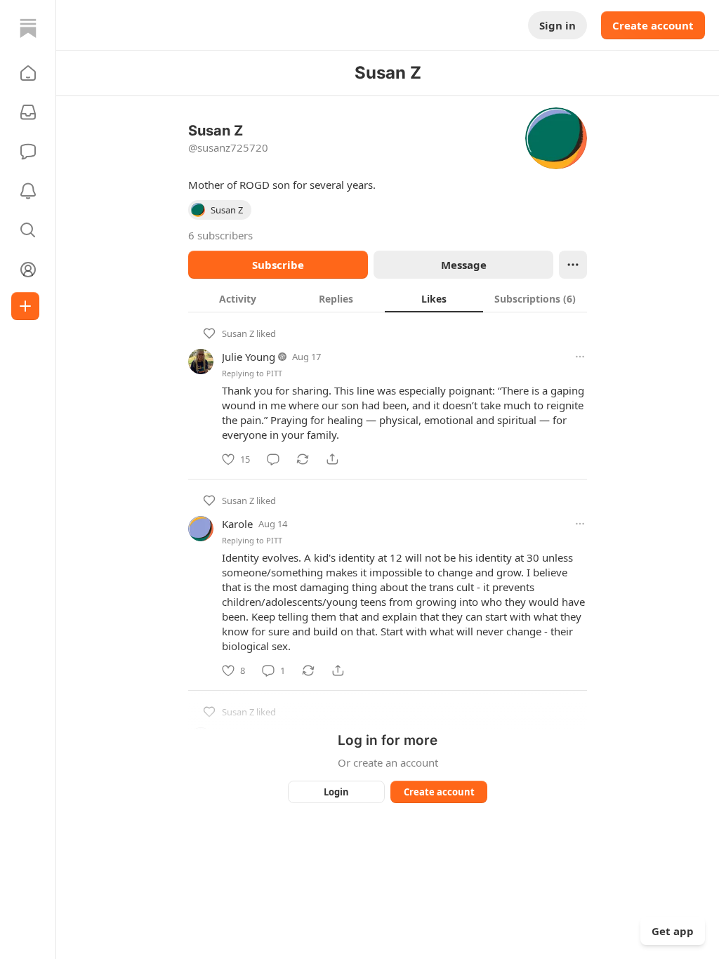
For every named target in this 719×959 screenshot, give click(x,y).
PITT (274, 373)
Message (464, 265)
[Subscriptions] (28, 112)
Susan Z (238, 333)
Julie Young (248, 357)
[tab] (237, 298)
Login (336, 792)
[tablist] (387, 298)
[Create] (25, 306)
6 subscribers (220, 235)
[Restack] (303, 459)
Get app (673, 931)
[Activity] (28, 191)
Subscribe (278, 265)
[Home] (28, 28)
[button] (28, 73)
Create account (653, 25)
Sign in (557, 25)
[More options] (580, 356)
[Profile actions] (573, 265)
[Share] (332, 459)
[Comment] (273, 459)
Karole (237, 524)
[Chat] (28, 151)
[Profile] (28, 269)
